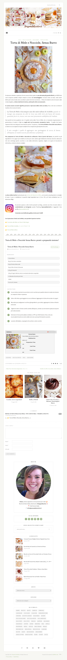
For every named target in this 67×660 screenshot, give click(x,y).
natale (25, 626)
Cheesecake (19, 613)
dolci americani (42, 618)
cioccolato (27, 613)
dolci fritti (19, 621)
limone (31, 623)
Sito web (7, 449)
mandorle (37, 623)
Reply (60, 413)
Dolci (19, 39)
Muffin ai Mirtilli (33, 400)
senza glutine (29, 634)
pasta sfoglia (36, 629)
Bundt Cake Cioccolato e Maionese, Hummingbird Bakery (52, 401)
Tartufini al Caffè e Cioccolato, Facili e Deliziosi (50, 368)
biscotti (23, 610)
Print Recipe (56, 247)
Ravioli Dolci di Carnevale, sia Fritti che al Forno (35, 546)
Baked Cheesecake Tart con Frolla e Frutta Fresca (35, 576)
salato (23, 631)
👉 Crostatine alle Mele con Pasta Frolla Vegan (17, 222)
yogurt (41, 634)
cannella (34, 610)
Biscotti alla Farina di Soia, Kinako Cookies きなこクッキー (37, 561)
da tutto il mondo (27, 615)
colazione (8, 357)
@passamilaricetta (23, 209)
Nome (6, 441)
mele (24, 357)
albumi (18, 610)
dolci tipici (27, 621)
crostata (18, 615)
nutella (31, 626)
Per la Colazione (27, 39)
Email (6, 445)
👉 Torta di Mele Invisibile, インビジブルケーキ (17, 226)
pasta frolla (28, 629)
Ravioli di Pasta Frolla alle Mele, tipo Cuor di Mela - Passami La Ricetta (26, 413)
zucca (46, 634)
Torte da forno (44, 39)
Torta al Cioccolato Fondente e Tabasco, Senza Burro (35, 569)
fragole (33, 621)
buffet (29, 610)
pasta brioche (19, 629)
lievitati (26, 623)
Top (60, 654)
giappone (39, 621)
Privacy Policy (9, 656)
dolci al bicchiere (20, 618)
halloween (46, 621)
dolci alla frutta (17, 357)
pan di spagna (38, 626)
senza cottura (20, 634)
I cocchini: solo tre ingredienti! (14, 400)
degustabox (36, 615)
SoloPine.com (55, 654)
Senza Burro (36, 39)
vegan (35, 634)
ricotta (18, 631)
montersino (19, 626)
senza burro (30, 357)
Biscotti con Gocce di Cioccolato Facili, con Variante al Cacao (37, 554)
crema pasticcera (43, 613)
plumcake (44, 629)
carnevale (41, 610)
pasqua (45, 626)
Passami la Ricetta (21, 363)
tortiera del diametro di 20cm (34, 195)
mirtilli (48, 623)
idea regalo (19, 623)
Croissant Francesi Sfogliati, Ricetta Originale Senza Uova (37, 539)
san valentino (30, 631)
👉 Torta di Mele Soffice (11, 230)
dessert (43, 615)
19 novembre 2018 (10, 363)
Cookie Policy (16, 656)
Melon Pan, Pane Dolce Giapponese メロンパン (17, 368)
